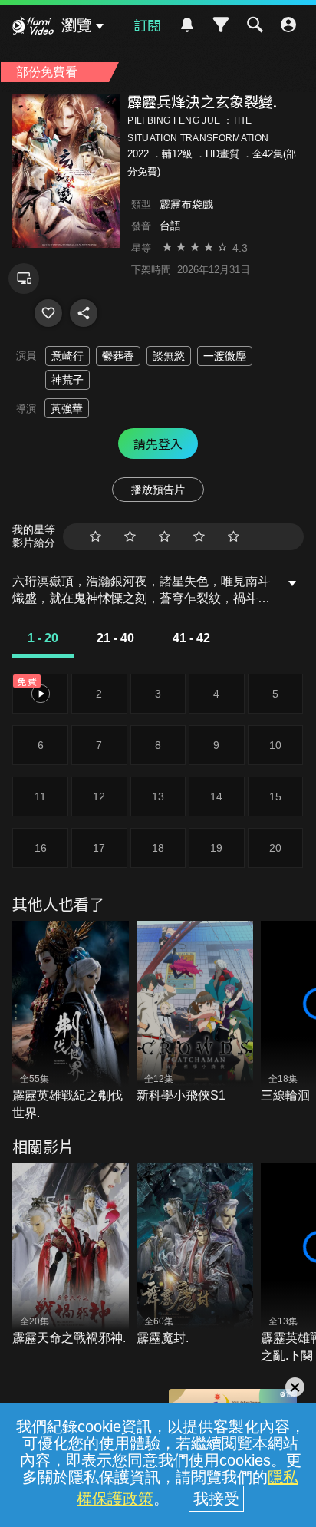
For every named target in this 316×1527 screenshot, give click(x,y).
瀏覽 (76, 25)
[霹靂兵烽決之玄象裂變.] (48, 313)
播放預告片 (158, 489)
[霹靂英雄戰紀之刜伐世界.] (70, 1021)
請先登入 (158, 443)
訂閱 (147, 25)
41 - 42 (191, 638)
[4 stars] (199, 536)
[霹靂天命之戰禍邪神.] (70, 1255)
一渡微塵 (224, 356)
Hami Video (33, 28)
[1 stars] (95, 536)
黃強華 (67, 408)
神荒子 (67, 380)
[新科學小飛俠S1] (195, 1013)
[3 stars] (164, 536)
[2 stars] (130, 536)
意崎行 (67, 356)
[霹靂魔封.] (195, 1255)
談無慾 (169, 356)
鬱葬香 (118, 356)
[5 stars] (233, 536)
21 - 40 (115, 638)
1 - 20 (43, 638)
